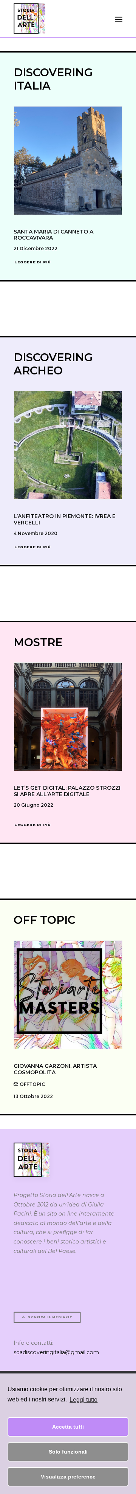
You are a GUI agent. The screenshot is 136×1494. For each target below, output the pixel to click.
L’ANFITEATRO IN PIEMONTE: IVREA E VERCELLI (65, 519)
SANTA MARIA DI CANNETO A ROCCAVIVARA (53, 234)
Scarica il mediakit (50, 1317)
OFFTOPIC (32, 1084)
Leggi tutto (83, 1400)
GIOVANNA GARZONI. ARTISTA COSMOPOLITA (55, 1069)
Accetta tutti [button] (68, 1427)
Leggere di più (32, 262)
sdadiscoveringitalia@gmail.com (56, 1352)
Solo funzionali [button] (68, 1452)
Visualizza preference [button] (68, 1477)
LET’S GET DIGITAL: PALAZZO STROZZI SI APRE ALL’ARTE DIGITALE (67, 791)
